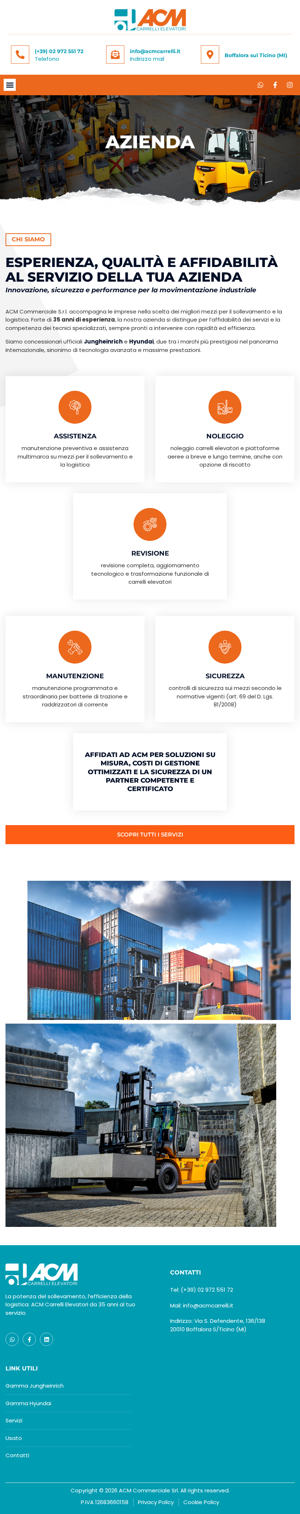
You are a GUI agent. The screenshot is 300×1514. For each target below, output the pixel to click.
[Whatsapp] (260, 85)
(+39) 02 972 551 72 (59, 51)
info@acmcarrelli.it (155, 51)
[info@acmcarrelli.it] (115, 54)
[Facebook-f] (275, 85)
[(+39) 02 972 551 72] (20, 54)
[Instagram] (289, 85)
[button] (10, 85)
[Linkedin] (46, 1339)
